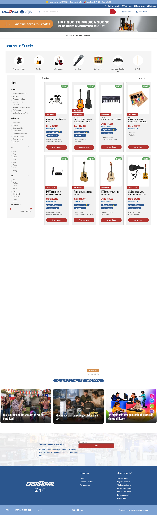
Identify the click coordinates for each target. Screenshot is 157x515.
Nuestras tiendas (140, 6)
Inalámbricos (16, 122)
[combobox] (77, 11)
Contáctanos (152, 6)
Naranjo (15, 170)
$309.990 (28, 211)
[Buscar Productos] (112, 11)
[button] (21, 89)
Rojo (14, 162)
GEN (14, 180)
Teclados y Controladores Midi (21, 107)
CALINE (15, 199)
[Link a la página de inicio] (69, 35)
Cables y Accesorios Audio (20, 113)
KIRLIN (15, 188)
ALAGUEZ (15, 183)
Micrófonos (78, 69)
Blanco (15, 157)
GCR (14, 191)
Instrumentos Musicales (83, 35)
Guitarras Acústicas (18, 136)
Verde (14, 159)
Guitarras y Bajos (58, 69)
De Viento (137, 69)
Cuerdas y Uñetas (18, 128)
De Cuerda (16, 104)
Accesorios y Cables (19, 69)
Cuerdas (38, 69)
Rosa (14, 154)
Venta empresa (128, 6)
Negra (15, 168)
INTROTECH (16, 194)
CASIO (15, 185)
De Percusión (98, 69)
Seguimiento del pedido (114, 6)
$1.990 (22, 211)
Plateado (15, 165)
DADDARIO (16, 196)
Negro (15, 151)
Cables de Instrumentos (20, 133)
